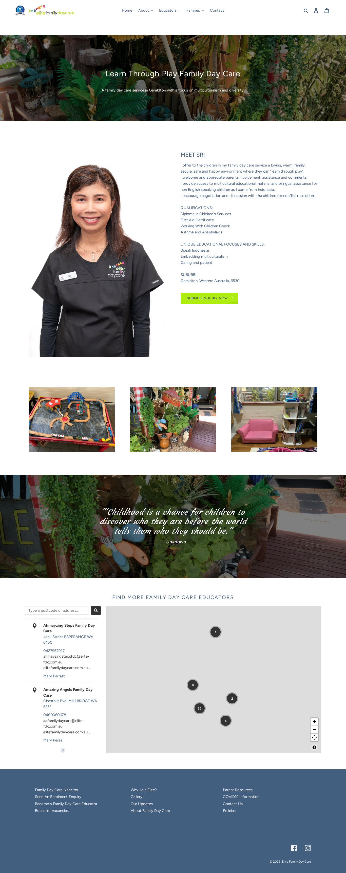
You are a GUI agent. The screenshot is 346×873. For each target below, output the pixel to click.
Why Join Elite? (144, 790)
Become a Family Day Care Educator (66, 804)
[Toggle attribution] (314, 747)
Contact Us (233, 804)
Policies (229, 810)
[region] (213, 679)
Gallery (136, 796)
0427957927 (54, 650)
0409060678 (54, 715)
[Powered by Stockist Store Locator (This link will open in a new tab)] (62, 750)
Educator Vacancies (52, 810)
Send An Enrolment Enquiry (58, 796)
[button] (215, 632)
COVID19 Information (241, 796)
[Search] (96, 610)
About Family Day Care (150, 810)
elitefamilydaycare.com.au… (66, 667)
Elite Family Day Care (296, 861)
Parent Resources (238, 790)
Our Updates (142, 804)
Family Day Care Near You (57, 790)
